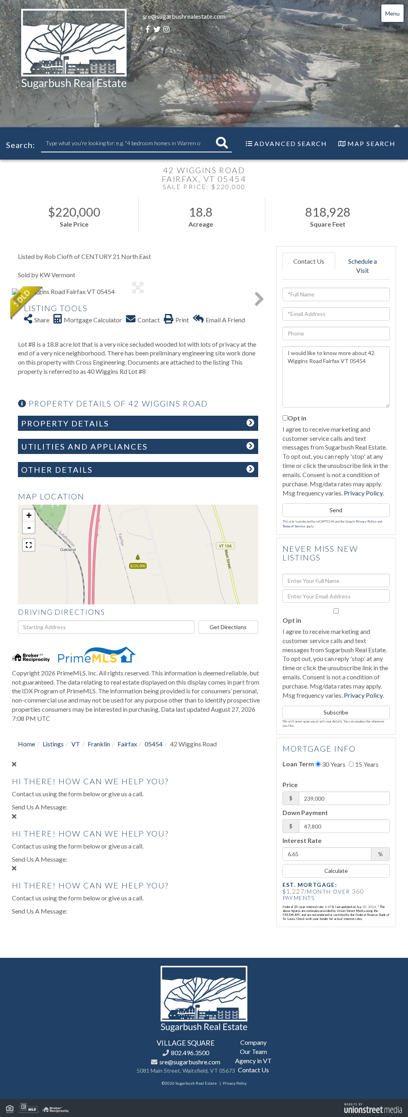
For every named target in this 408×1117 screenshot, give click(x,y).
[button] (222, 143)
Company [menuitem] (253, 1042)
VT (75, 744)
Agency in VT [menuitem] (253, 1060)
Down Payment (305, 812)
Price (290, 784)
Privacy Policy (363, 493)
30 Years (333, 764)
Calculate (336, 870)
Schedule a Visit (362, 265)
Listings (53, 744)
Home (26, 744)
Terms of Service (293, 526)
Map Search (371, 143)
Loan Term (298, 764)
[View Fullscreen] (29, 545)
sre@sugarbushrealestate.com (184, 16)
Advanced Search (290, 143)
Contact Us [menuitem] (253, 1070)
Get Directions (228, 627)
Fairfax (127, 744)
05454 (154, 744)
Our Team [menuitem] (253, 1051)
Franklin (99, 744)
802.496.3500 (190, 1052)
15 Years (366, 764)
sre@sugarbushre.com (189, 1062)
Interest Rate (302, 840)
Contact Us (308, 261)
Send (336, 510)
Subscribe (336, 712)
